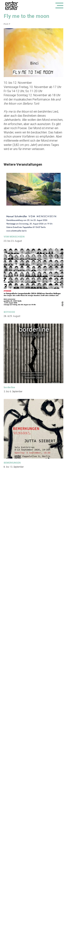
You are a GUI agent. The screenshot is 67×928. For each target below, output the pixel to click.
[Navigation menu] (59, 6)
